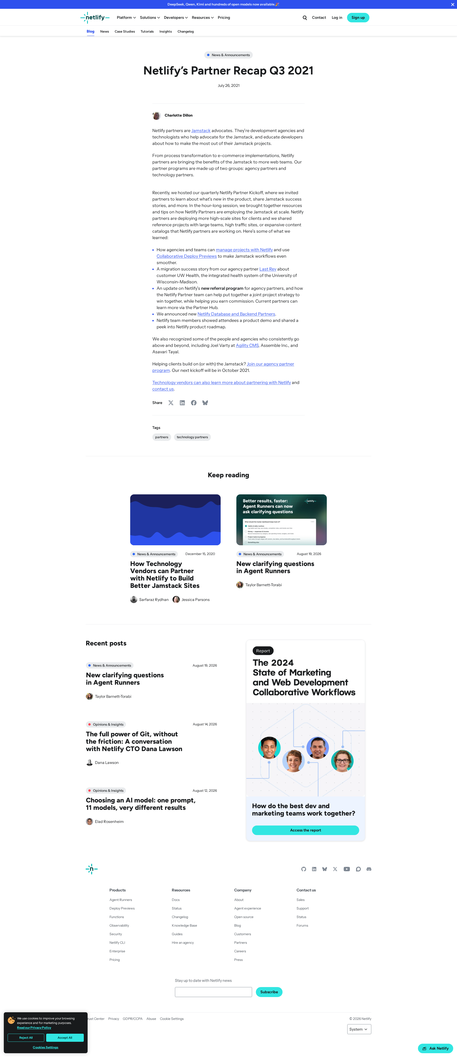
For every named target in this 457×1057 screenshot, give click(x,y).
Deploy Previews (122, 908)
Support (303, 908)
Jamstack (201, 130)
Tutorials (147, 31)
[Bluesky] (324, 870)
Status (177, 908)
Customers (242, 934)
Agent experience (247, 908)
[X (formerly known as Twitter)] (335, 870)
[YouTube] (346, 870)
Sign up (358, 17)
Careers (240, 951)
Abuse (151, 1019)
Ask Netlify (439, 1048)
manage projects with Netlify (244, 249)
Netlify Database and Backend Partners (236, 314)
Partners (240, 942)
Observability (119, 925)
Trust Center (95, 1019)
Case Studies (125, 31)
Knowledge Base (184, 925)
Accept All (65, 1037)
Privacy (113, 1019)
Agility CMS (247, 345)
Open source (243, 917)
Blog (90, 31)
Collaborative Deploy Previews (187, 256)
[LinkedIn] (314, 870)
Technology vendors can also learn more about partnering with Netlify (221, 382)
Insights (165, 31)
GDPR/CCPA (133, 1019)
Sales (301, 900)
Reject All (26, 1037)
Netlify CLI (117, 942)
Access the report (305, 830)
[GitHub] (303, 870)
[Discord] (369, 870)
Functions (116, 917)
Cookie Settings (172, 1019)
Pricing (224, 17)
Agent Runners (120, 900)
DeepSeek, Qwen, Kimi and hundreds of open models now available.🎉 (223, 4)
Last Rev (267, 269)
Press (238, 960)
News (104, 31)
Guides (177, 934)
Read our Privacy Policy (34, 1027)
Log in (337, 17)
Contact (319, 17)
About (238, 900)
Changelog (186, 31)
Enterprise (117, 951)
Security (115, 934)
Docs (176, 900)
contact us (163, 389)
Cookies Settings (45, 1047)
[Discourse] (358, 870)
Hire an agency (183, 942)
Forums (302, 925)
